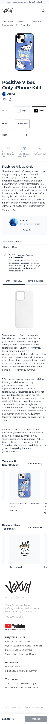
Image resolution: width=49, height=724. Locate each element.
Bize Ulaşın (30, 654)
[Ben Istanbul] (25, 549)
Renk (4, 110)
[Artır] (26, 135)
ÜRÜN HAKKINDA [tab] (13, 281)
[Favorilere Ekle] (4, 99)
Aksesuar (25, 683)
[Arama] (43, 10)
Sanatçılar (21, 687)
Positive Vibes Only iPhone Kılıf (16, 25)
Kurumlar (33, 687)
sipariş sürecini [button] (28, 268)
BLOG (22, 666)
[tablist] (24, 281)
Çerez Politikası (33, 646)
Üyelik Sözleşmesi (14, 646)
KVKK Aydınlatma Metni (17, 641)
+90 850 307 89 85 (15, 617)
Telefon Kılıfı (36, 22)
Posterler (10, 687)
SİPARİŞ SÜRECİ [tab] (35, 281)
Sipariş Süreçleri (14, 654)
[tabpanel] (24, 370)
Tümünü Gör (34, 464)
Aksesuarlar (22, 22)
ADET (4, 135)
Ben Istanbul (15, 567)
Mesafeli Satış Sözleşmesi (18, 650)
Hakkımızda (11, 666)
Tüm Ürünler (7, 22)
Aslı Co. (24, 220)
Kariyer (33, 671)
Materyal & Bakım (12, 241)
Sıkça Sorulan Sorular (16, 671)
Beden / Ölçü (10, 247)
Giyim (34, 683)
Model (5, 124)
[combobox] (22, 124)
